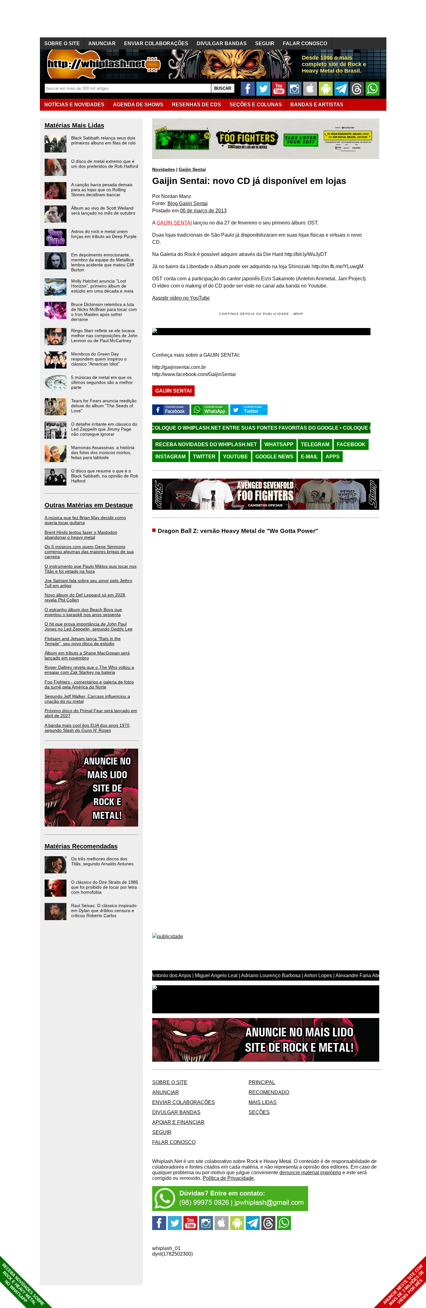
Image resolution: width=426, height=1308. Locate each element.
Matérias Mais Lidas (74, 125)
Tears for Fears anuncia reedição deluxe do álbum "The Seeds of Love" (104, 405)
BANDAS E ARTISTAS (316, 104)
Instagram (170, 456)
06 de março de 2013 (203, 210)
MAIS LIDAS (263, 1102)
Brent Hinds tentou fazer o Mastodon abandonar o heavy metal (81, 535)
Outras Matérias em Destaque (89, 505)
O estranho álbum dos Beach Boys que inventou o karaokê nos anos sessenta (83, 612)
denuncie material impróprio (310, 1172)
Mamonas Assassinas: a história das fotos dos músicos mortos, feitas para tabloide (102, 452)
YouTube (235, 456)
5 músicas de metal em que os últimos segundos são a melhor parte (102, 382)
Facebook (351, 444)
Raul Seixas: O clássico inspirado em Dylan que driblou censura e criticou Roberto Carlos (104, 910)
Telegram (315, 444)
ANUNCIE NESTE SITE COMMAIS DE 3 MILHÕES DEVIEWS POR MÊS (403, 1285)
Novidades (163, 169)
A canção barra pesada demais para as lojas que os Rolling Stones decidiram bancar (102, 189)
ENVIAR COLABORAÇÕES (156, 43)
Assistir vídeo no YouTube (181, 298)
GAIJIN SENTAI (174, 222)
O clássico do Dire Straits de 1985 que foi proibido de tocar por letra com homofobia (104, 887)
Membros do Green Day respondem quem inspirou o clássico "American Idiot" (99, 358)
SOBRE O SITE (62, 43)
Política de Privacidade (228, 1178)
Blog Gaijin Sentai (187, 203)
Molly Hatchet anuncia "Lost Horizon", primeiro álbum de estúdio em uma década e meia (102, 285)
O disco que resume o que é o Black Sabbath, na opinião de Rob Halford (104, 475)
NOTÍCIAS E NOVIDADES (74, 104)
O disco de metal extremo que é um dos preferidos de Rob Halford (104, 164)
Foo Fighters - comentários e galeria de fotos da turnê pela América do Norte (89, 684)
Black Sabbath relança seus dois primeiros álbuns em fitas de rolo (103, 140)
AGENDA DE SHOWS (138, 104)
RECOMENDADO (269, 1092)
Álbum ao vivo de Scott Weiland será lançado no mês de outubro (103, 210)
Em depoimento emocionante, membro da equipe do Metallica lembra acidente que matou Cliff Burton (102, 262)
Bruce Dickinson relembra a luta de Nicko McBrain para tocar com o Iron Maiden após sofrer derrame (104, 312)
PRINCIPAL (262, 1082)
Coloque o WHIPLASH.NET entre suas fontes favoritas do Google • (199, 428)
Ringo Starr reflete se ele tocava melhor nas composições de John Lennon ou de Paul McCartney (104, 335)
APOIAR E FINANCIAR (178, 1122)
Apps (333, 456)
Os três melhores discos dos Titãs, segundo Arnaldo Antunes (102, 861)
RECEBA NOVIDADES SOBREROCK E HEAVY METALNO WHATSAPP (23, 1284)
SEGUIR (264, 43)
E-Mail (309, 456)
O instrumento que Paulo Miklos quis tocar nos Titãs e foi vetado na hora (91, 569)
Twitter (204, 456)
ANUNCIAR (102, 43)
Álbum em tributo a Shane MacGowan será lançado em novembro (87, 655)
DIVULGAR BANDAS (222, 43)
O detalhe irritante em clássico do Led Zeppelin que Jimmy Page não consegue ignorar (104, 429)
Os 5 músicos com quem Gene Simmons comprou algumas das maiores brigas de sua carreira (89, 551)
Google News (274, 456)
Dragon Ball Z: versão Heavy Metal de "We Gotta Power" (238, 531)
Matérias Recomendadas (81, 846)
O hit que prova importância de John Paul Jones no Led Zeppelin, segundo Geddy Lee (89, 626)
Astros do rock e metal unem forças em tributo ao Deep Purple (104, 234)
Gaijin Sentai (192, 169)
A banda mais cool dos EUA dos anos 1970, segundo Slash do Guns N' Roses (88, 728)
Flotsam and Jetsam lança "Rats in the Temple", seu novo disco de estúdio (83, 641)
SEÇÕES (256, 104)
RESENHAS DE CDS (196, 104)
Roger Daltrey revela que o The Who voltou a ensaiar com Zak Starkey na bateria (89, 670)
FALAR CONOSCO (305, 43)
